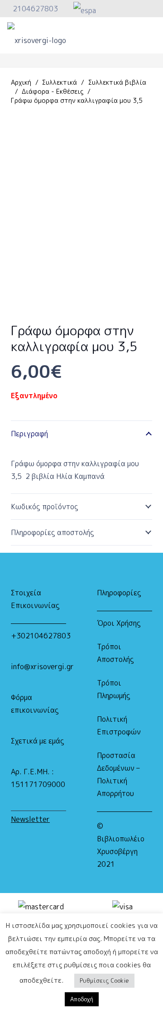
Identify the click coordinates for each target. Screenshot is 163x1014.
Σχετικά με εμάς (37, 741)
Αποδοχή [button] (81, 999)
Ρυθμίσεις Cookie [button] (104, 980)
